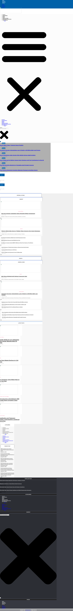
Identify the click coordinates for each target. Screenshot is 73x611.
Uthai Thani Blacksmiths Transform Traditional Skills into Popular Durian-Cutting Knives (7, 459)
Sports (4, 17)
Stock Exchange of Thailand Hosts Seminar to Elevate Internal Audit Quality (15, 247)
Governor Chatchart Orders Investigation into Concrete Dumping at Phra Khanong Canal (7, 454)
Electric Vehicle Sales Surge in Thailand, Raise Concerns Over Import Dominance (21, 231)
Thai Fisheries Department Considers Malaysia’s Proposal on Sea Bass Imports (19, 170)
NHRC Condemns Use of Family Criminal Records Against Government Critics (7, 449)
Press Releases (5, 433)
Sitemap (3, 2)
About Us (3, 1)
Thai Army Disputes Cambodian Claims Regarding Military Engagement (18, 213)
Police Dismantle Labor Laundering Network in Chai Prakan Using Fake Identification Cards (7, 464)
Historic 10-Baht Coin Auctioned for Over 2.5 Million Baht (12, 252)
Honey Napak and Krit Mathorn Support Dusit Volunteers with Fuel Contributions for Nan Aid (22, 160)
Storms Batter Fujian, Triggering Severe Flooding (11, 145)
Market (4, 16)
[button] (24, 70)
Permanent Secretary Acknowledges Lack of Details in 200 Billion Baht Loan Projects (20, 150)
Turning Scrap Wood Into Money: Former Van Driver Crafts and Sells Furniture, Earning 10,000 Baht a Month (7, 469)
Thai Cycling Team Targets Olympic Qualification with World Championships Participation (15, 490)
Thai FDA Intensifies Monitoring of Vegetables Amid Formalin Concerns (17, 165)
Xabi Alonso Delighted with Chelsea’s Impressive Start (14, 276)
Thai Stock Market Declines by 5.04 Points (9, 249)
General (4, 14)
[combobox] (4, 128)
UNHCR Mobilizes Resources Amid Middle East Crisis (10, 240)
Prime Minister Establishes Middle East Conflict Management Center (13, 237)
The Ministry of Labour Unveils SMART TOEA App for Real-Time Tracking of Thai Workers (17, 242)
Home (3, 4)
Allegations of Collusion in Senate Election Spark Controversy (11, 483)
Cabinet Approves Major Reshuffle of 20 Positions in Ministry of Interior (12, 480)
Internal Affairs (5, 15)
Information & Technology (7, 19)
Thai (5, 20)
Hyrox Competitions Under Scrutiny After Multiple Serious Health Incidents (17, 155)
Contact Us (3, 6)
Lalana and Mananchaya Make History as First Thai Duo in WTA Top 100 (14, 304)
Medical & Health (5, 18)
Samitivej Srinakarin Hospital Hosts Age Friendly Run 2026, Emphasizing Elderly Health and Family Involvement (7, 474)
